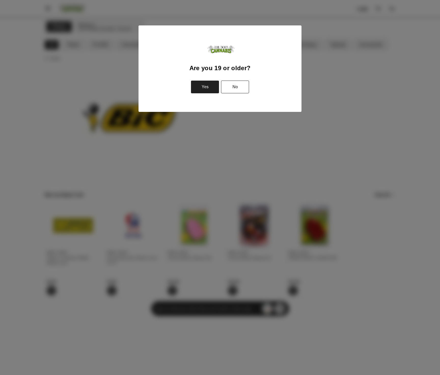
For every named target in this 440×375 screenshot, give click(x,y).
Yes (205, 87)
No (235, 87)
